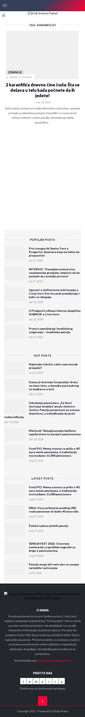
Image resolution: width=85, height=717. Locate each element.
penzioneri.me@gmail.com (54, 660)
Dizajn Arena (60, 711)
